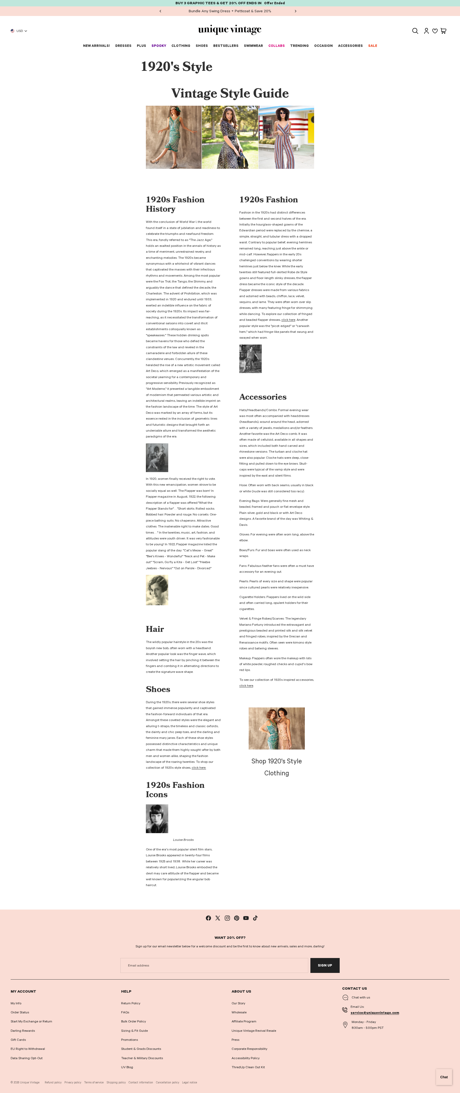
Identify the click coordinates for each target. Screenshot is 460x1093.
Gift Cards (18, 1039)
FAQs (125, 1012)
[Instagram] (227, 918)
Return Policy (130, 1003)
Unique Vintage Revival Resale (254, 1030)
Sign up (325, 965)
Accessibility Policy (246, 1058)
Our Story (238, 1003)
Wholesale (239, 1012)
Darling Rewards (23, 1030)
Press (235, 1039)
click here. (199, 767)
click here (288, 319)
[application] (444, 1077)
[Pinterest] (236, 918)
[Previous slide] (160, 11)
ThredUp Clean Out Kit (248, 1067)
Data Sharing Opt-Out (27, 1058)
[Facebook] (208, 918)
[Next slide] (295, 11)
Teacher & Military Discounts (142, 1058)
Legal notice (189, 1082)
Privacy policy (72, 1082)
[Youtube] (246, 918)
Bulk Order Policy (133, 1021)
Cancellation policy (167, 1082)
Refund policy (53, 1082)
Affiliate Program (244, 1021)
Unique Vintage (29, 1082)
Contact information (141, 1082)
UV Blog (127, 1067)
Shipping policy (116, 1082)
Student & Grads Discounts (141, 1048)
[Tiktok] (255, 918)
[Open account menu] (426, 31)
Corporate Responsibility (249, 1048)
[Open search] (415, 31)
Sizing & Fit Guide (134, 1030)
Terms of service (94, 1082)
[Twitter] (218, 918)
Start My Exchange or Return (31, 1021)
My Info (16, 1003)
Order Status (20, 1012)
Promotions (129, 1039)
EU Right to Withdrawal (28, 1048)
